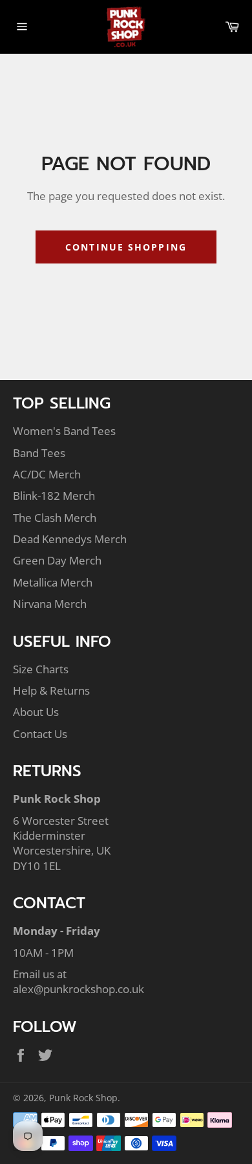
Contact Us (40, 733)
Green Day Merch (57, 560)
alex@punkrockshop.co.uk (78, 988)
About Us (36, 711)
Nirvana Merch (50, 603)
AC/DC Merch (47, 474)
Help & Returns (51, 690)
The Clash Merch (54, 517)
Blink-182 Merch (54, 495)
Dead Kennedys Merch (70, 539)
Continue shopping (126, 247)
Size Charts (40, 669)
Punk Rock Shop (83, 1097)
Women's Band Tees (64, 430)
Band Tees (39, 452)
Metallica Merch (52, 582)
